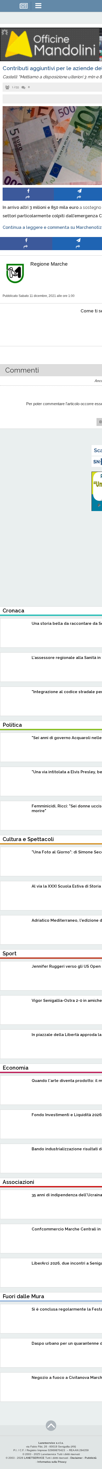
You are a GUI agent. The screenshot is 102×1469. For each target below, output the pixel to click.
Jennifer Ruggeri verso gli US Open (66, 966)
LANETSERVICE (34, 1457)
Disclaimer (76, 1457)
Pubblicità (91, 1457)
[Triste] (78, 327)
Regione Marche (49, 264)
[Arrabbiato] (26, 327)
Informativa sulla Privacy (51, 1461)
